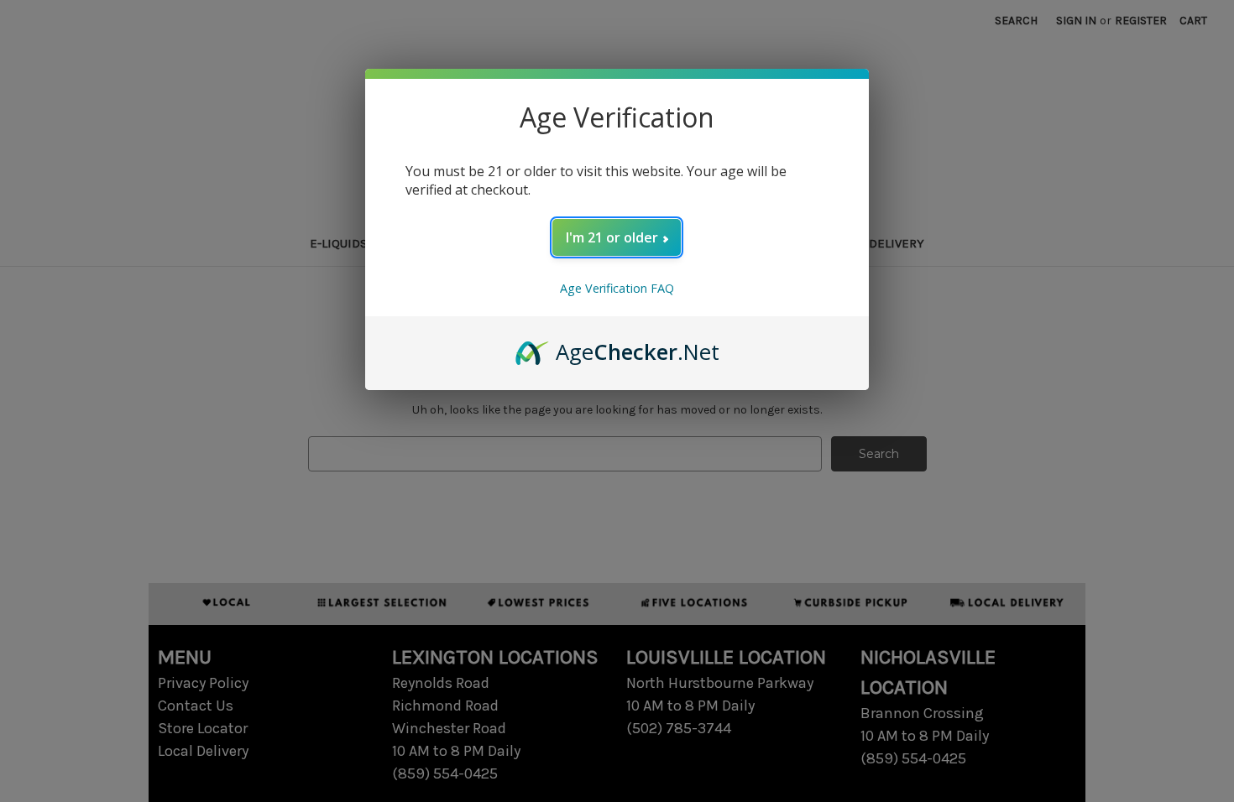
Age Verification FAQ (617, 288)
